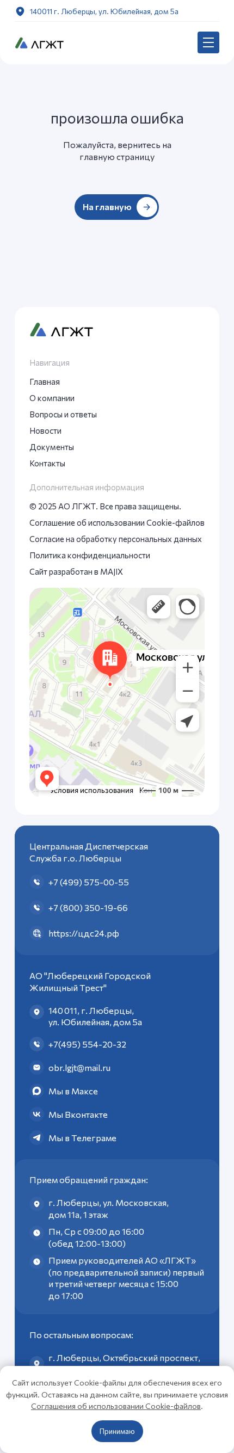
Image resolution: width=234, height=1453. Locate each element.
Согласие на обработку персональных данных (115, 539)
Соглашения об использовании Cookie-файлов (116, 1406)
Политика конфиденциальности (89, 555)
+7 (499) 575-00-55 (88, 882)
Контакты (47, 463)
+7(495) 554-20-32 (87, 1044)
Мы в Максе (73, 1091)
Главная (44, 381)
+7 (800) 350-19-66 (88, 907)
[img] (39, 42)
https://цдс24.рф (83, 933)
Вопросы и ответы (63, 414)
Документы (51, 447)
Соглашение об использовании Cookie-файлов (117, 522)
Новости (45, 430)
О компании (52, 398)
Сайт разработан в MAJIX (76, 571)
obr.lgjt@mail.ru (79, 1067)
